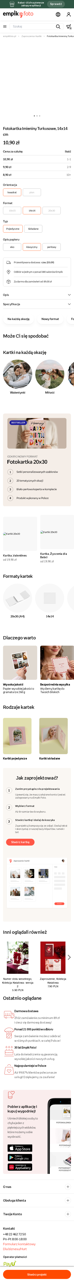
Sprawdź (56, 3)
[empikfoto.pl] (18, 14)
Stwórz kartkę (20, 842)
